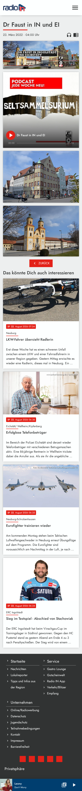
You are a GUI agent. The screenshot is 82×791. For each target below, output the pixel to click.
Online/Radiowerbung (25, 710)
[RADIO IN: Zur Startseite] (36, 7)
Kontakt (15, 734)
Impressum (17, 740)
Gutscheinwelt (56, 675)
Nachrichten (18, 669)
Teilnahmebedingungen (25, 728)
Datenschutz (18, 716)
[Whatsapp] (50, 759)
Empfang (53, 693)
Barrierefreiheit (20, 747)
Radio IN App (56, 681)
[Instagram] (41, 759)
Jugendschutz (19, 722)
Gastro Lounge (56, 669)
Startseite (18, 661)
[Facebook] (32, 759)
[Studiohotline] (59, 759)
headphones (69, 35)
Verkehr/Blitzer (56, 687)
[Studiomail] (23, 759)
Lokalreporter (19, 675)
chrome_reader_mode (76, 35)
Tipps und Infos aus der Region (23, 684)
